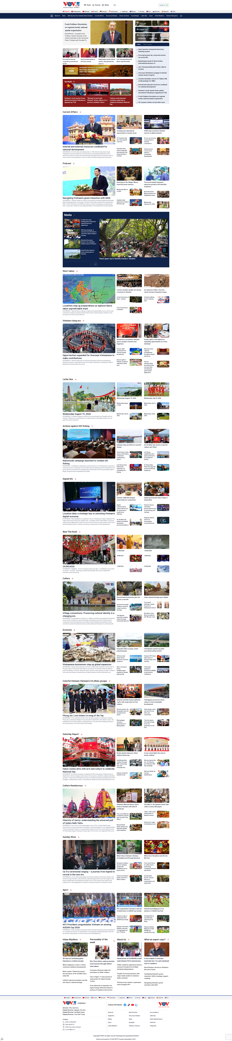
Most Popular (147, 44)
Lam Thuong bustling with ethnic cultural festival (152, 68)
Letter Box (144, 15)
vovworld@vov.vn (70, 1029)
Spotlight (68, 82)
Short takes (68, 271)
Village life (153, 1026)
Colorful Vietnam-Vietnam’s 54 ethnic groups (85, 681)
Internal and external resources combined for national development (152, 86)
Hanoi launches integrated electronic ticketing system (151, 50)
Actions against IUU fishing (76, 426)
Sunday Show (69, 837)
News (64, 15)
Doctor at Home (124, 15)
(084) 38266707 (69, 1024)
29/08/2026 (153, 38)
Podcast (97, 5)
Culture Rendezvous (73, 785)
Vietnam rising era (72, 320)
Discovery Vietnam (111, 15)
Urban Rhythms (159, 15)
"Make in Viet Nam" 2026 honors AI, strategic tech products (106, 61)
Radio (89, 5)
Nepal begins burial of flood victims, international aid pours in (71, 61)
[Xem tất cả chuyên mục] (181, 16)
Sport (151, 15)
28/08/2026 (164, 38)
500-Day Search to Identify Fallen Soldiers (80, 15)
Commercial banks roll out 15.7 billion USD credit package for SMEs (152, 80)
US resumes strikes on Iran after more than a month (151, 103)
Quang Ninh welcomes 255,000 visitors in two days (123, 61)
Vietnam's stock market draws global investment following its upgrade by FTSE (152, 92)
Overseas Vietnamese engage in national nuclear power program (152, 74)
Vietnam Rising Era (172, 15)
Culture (66, 578)
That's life (153, 1022)
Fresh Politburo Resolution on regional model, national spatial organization (151, 97)
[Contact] (2, 1039)
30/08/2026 (142, 38)
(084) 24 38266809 (70, 1022)
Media (107, 5)
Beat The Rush (70, 532)
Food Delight (135, 15)
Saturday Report (71, 734)
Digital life (68, 479)
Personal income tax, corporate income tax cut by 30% (152, 56)
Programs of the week (147, 35)
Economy (67, 630)
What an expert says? (154, 939)
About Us (57, 15)
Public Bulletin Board (156, 1019)
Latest (138, 44)
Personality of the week (99, 941)
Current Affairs (99, 15)
